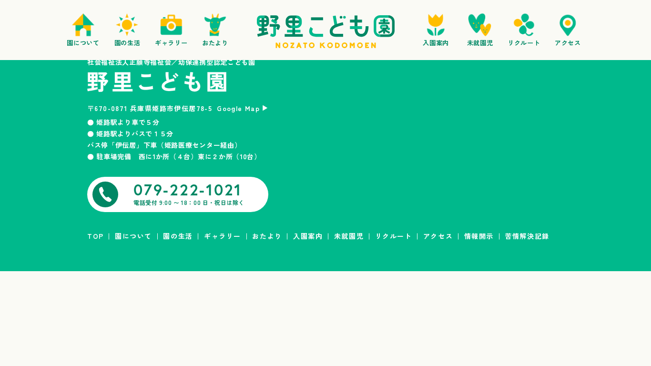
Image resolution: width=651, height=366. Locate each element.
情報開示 (479, 236)
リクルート (393, 236)
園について (133, 236)
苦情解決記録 (527, 236)
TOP (95, 236)
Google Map (238, 108)
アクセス (438, 236)
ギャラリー (222, 236)
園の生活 (178, 236)
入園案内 (308, 236)
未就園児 (349, 236)
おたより (267, 236)
